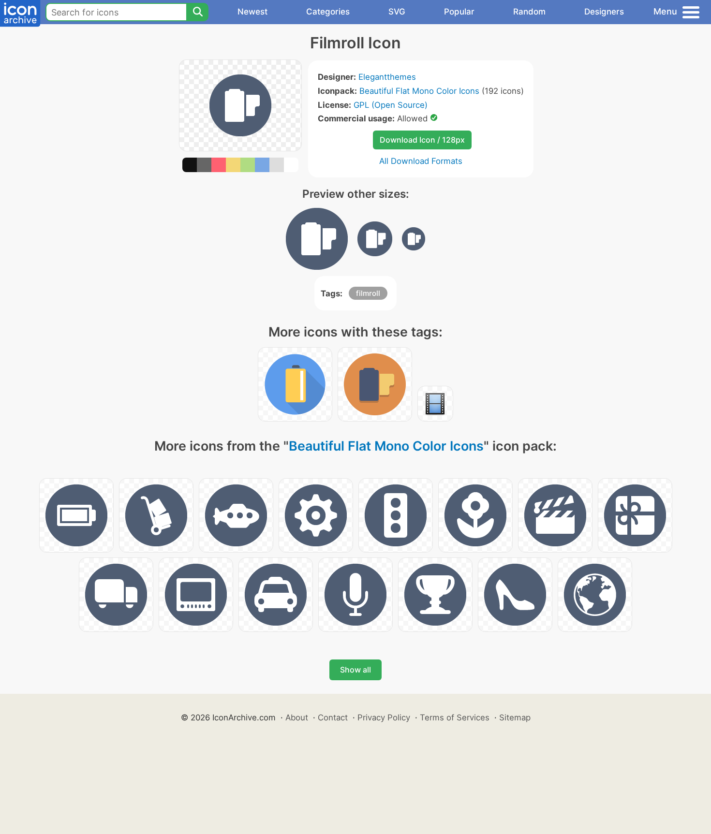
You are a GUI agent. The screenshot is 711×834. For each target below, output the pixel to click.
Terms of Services (454, 717)
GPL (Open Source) (391, 105)
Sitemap (515, 717)
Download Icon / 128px (422, 140)
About (296, 717)
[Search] (197, 12)
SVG (396, 11)
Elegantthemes (387, 77)
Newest (252, 11)
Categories (328, 11)
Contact (333, 717)
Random (529, 11)
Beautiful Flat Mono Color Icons (419, 91)
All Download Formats (420, 161)
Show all (355, 669)
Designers (604, 11)
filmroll (368, 293)
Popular (459, 11)
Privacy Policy (383, 717)
